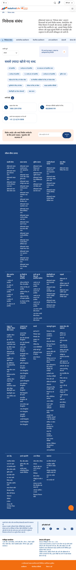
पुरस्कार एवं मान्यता (36, 341)
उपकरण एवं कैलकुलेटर (23, 327)
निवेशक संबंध (8, 40)
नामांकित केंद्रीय (11, 461)
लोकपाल (49, 384)
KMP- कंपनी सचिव (50, 412)
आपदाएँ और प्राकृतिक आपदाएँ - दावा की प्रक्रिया (51, 417)
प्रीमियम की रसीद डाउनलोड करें (64, 351)
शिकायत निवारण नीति (37, 496)
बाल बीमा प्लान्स (62, 163)
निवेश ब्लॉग (10, 480)
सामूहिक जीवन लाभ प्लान (10, 336)
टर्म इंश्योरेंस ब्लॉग (11, 467)
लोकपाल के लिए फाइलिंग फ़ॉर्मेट (51, 388)
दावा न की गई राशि (63, 387)
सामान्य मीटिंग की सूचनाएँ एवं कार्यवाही (51, 354)
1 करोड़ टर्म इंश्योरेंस (10, 282)
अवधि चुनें (5, 49)
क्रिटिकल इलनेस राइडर (11, 375)
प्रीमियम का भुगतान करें (63, 334)
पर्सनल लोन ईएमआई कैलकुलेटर (23, 349)
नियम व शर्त (49, 567)
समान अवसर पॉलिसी (50, 440)
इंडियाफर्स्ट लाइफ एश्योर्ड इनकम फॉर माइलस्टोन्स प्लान (24, 169)
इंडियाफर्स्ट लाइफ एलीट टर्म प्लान (11, 167)
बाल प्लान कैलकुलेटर (22, 367)
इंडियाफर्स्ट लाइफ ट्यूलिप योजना (37, 174)
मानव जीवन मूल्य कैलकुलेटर (24, 405)
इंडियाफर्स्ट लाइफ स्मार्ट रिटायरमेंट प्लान (51, 282)
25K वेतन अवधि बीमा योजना (37, 310)
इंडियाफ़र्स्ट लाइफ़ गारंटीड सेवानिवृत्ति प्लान (51, 289)
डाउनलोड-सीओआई (62, 406)
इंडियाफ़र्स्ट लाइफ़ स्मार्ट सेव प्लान (37, 190)
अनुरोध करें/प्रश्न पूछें (64, 396)
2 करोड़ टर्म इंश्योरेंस (10, 296)
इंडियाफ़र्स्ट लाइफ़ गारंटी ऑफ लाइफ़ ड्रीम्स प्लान (51, 179)
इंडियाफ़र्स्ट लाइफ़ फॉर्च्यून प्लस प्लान (24, 182)
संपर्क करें (62, 400)
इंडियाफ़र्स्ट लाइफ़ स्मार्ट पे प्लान (24, 223)
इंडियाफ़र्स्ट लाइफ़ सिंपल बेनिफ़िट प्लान (24, 211)
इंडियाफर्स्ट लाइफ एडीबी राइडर (64, 291)
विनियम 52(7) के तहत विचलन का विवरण (51, 360)
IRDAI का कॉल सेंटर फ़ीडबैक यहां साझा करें (37, 485)
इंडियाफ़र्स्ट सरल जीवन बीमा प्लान (11, 190)
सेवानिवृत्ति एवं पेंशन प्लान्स (51, 276)
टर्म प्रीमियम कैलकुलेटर (23, 360)
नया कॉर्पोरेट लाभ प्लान (11, 397)
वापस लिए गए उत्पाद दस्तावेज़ (63, 346)
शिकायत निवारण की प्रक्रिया (51, 345)
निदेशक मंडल (36, 334)
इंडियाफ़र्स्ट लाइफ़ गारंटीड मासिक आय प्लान (24, 217)
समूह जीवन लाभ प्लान (11, 371)
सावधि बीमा (10, 162)
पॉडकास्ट (9, 496)
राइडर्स (62, 275)
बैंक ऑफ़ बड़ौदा (24, 461)
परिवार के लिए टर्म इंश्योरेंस (24, 288)
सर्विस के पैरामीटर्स (51, 382)
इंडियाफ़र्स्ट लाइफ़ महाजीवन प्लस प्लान (24, 195)
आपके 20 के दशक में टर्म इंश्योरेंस (36, 284)
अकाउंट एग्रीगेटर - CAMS (38, 491)
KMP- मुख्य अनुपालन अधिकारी (50, 406)
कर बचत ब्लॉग (10, 478)
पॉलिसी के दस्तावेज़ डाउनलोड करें (64, 357)
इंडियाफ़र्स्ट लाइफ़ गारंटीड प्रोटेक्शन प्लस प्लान (11, 184)
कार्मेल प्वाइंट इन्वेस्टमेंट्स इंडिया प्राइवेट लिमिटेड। (24, 470)
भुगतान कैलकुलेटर (24, 381)
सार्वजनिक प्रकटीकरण (22, 40)
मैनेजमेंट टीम (36, 337)
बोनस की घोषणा (51, 341)
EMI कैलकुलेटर (24, 371)
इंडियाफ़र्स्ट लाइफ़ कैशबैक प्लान (24, 200)
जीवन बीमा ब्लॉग (11, 469)
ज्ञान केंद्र (9, 456)
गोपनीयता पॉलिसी (51, 376)
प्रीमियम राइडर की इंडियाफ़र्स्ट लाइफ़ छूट (64, 285)
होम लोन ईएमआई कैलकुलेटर (24, 339)
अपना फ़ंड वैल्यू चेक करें (64, 370)
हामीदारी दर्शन (50, 374)
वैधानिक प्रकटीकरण (38, 40)
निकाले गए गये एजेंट (50, 393)
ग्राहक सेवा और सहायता (64, 327)
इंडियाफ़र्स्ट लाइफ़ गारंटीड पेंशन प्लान (51, 302)
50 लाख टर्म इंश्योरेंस (10, 286)
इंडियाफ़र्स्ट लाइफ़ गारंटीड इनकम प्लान (24, 188)
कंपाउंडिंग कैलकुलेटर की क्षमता (23, 400)
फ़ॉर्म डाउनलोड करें (63, 342)
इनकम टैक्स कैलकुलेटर (23, 334)
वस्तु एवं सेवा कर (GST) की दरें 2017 (37, 468)
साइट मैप (49, 431)
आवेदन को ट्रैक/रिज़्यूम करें (64, 391)
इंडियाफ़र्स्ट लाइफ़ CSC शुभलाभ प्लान (24, 253)
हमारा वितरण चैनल (36, 358)
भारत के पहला (10, 464)
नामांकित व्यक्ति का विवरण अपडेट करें (51, 466)
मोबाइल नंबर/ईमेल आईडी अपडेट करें (51, 471)
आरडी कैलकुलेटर (24, 419)
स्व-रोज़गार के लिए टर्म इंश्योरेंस (24, 302)
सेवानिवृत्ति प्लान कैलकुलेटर (24, 355)
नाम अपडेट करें (50, 480)
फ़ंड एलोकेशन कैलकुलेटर (23, 385)
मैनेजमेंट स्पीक (10, 490)
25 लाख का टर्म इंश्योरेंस (11, 305)
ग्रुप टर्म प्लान (10, 340)
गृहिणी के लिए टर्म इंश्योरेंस (24, 293)
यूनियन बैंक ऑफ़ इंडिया (24, 465)
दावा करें (62, 338)
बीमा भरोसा (36, 476)
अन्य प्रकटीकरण (53, 40)
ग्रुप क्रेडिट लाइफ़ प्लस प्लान (11, 348)
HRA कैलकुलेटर (24, 409)
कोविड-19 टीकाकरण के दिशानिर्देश (50, 427)
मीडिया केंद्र (36, 344)
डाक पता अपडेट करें (51, 476)
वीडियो (8, 499)
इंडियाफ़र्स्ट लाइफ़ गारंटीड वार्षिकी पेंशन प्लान (51, 296)
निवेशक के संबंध (51, 331)
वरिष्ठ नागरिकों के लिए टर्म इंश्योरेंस (24, 283)
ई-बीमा (8, 501)
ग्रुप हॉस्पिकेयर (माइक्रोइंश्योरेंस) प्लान (11, 365)
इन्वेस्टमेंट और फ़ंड (64, 366)
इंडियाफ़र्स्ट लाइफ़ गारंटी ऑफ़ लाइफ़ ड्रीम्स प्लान (24, 177)
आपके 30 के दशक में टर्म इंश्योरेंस (36, 291)
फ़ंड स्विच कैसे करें (51, 461)
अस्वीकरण (49, 349)
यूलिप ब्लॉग (10, 472)
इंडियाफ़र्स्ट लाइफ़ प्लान (11, 179)
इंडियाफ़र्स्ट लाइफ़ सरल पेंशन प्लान (51, 306)
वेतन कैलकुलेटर (24, 425)
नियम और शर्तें (50, 379)
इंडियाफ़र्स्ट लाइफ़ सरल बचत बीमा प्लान (24, 229)
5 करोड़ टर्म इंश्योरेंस (10, 300)
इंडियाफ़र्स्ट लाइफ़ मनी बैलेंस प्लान (37, 185)
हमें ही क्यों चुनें (36, 350)
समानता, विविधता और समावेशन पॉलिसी (51, 445)
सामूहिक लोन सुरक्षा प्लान (10, 359)
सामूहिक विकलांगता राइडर (11, 385)
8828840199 (51, 109)
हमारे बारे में (36, 331)
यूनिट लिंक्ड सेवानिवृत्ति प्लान (11, 390)
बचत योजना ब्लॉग (11, 488)
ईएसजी (64, 40)
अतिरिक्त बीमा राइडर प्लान (10, 380)
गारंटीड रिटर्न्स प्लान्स (51, 163)
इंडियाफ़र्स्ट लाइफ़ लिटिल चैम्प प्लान (64, 169)
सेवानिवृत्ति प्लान (11, 393)
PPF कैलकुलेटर (24, 412)
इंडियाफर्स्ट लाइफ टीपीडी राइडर (64, 296)
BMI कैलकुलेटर (24, 373)
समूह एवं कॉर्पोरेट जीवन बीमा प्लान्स (11, 328)
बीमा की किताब (11, 493)
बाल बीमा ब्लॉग (10, 475)
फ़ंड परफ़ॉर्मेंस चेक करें (64, 374)
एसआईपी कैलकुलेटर (22, 415)
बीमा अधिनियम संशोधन (50, 398)
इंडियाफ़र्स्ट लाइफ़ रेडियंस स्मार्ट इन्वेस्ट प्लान (37, 168)
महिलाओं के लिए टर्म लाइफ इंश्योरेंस (24, 297)
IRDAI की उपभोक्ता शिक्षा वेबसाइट (11, 506)
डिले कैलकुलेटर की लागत (24, 394)
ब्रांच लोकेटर (63, 402)
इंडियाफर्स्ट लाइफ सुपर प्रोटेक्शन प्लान (11, 173)
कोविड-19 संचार (51, 422)
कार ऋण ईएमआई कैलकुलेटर (24, 344)
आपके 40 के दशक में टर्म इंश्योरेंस (36, 298)
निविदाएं (35, 473)
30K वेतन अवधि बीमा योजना (37, 315)
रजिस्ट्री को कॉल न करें (38, 480)
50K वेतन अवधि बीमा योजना (37, 319)
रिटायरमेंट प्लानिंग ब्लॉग (11, 484)
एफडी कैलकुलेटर (24, 422)
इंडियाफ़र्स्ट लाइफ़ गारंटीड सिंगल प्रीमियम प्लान (24, 242)
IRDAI (35, 464)
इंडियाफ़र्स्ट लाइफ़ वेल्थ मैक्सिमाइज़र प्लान (37, 179)
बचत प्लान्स (23, 162)
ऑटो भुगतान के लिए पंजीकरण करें (64, 362)
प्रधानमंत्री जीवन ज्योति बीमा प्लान (11, 343)
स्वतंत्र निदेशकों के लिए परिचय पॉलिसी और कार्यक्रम (51, 368)
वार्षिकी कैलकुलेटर (22, 389)
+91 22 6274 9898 (17, 119)
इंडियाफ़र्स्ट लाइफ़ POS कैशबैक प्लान (24, 266)
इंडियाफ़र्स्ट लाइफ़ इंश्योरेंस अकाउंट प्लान (24, 260)
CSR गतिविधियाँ (37, 347)
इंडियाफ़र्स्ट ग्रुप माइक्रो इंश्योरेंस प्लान (10, 354)
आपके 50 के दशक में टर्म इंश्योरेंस (36, 304)
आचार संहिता (50, 401)
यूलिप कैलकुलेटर (24, 363)
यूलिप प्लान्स (37, 162)
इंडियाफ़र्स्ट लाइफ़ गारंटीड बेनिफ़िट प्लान (24, 235)
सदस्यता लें (67, 135)
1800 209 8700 (15, 109)
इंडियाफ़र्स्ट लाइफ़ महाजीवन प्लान (24, 205)
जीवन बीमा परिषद (38, 461)
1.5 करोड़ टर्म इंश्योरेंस (10, 291)
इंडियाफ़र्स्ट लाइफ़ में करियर (37, 353)
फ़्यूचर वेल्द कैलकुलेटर (23, 377)
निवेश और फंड (63, 378)
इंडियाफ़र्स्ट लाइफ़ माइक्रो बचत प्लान (24, 248)
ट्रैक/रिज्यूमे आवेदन (62, 382)
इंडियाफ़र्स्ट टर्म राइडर (63, 280)
